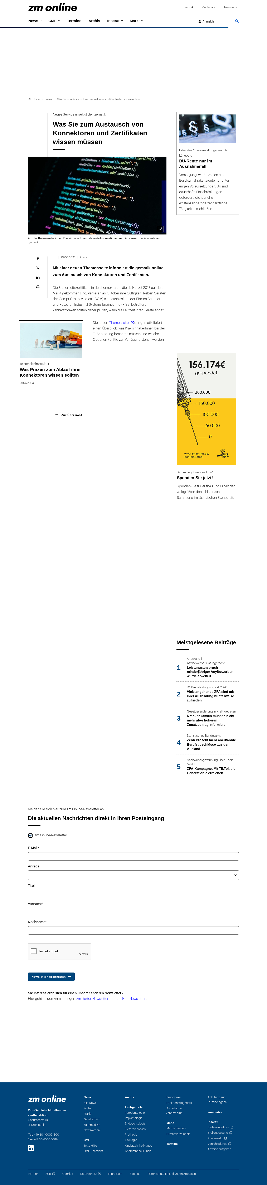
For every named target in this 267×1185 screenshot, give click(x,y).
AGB (48, 1173)
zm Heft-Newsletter (131, 998)
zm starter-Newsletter (92, 998)
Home (36, 99)
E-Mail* (33, 848)
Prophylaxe (173, 1097)
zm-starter (215, 1112)
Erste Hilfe (90, 1145)
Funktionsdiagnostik (179, 1103)
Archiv (94, 21)
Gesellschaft (92, 1119)
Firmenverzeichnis (178, 1134)
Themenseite (119, 322)
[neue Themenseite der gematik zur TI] (160, 228)
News (33, 21)
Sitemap (135, 1173)
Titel (31, 885)
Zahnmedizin (92, 1124)
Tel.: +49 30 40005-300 (43, 1134)
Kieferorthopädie (136, 1129)
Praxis (87, 1113)
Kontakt (190, 7)
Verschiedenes (217, 1143)
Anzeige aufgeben (219, 1149)
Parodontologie (135, 1112)
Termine (74, 21)
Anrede (33, 866)
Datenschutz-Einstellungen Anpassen (172, 1173)
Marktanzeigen (176, 1128)
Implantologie (133, 1118)
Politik (87, 1108)
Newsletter (231, 7)
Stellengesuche (218, 1132)
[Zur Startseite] (52, 7)
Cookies (67, 1173)
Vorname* (36, 904)
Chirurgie (131, 1140)
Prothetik (131, 1134)
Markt (135, 21)
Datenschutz (88, 1173)
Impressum (115, 1173)
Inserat (113, 21)
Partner (33, 1173)
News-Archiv (92, 1130)
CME (52, 21)
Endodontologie (135, 1123)
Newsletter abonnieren (48, 976)
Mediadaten (209, 7)
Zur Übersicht (71, 415)
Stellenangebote (218, 1127)
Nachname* (37, 922)
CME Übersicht (93, 1151)
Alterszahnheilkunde (138, 1151)
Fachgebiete (134, 1107)
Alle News (90, 1103)
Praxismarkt (215, 1138)
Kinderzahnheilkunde (138, 1145)
